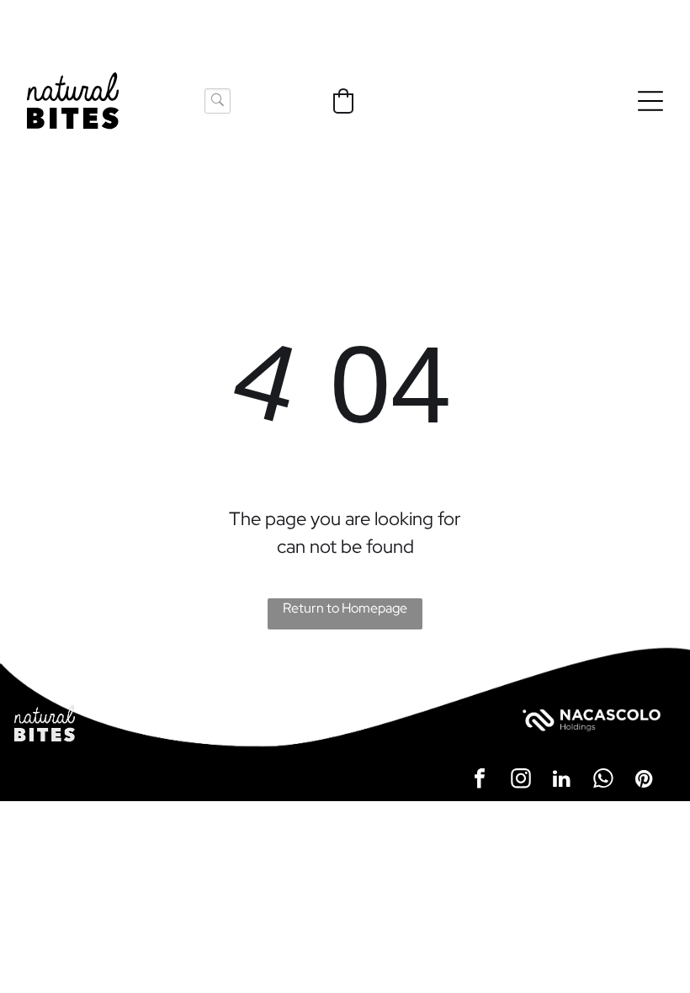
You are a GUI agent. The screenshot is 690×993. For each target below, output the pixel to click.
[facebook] (479, 780)
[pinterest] (644, 780)
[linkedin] (562, 780)
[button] (343, 101)
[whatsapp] (603, 780)
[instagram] (520, 780)
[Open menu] (650, 101)
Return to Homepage (345, 608)
